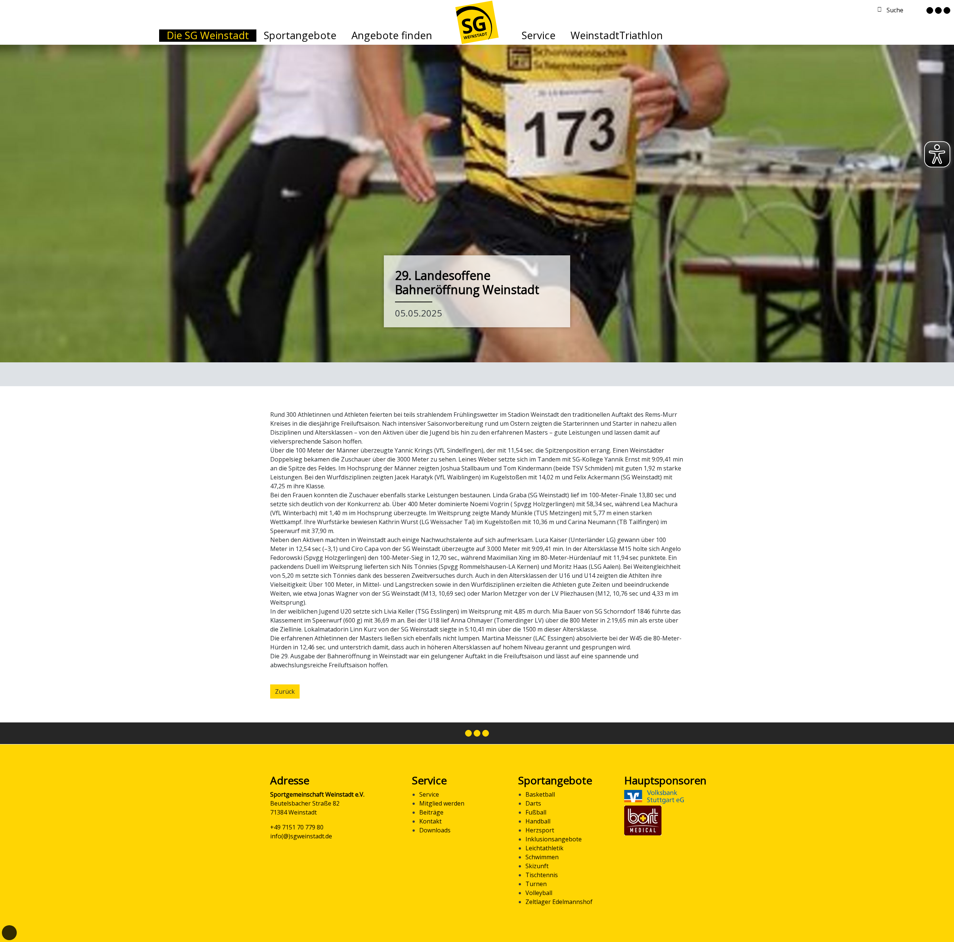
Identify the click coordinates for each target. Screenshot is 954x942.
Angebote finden (391, 35)
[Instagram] (938, 10)
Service (539, 35)
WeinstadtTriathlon (617, 35)
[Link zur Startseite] (477, 22)
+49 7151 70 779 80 (296, 827)
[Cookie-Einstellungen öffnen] (9, 932)
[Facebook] (929, 10)
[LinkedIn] (947, 10)
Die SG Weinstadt (208, 35)
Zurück (285, 691)
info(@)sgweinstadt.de (301, 836)
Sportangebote (300, 35)
